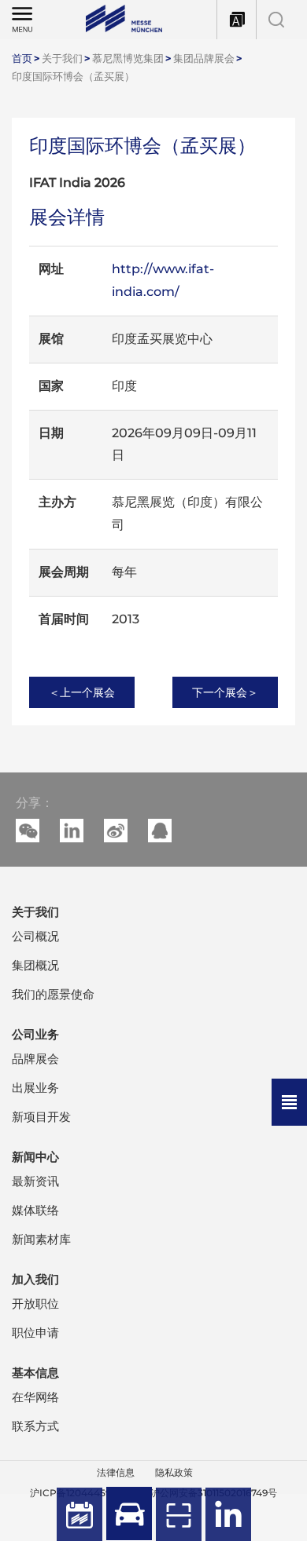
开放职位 (35, 1303)
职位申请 (35, 1332)
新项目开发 (41, 1116)
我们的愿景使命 (53, 994)
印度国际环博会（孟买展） (73, 76)
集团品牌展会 (204, 58)
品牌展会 (35, 1058)
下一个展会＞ (225, 692)
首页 (22, 58)
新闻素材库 (41, 1239)
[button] (71, 830)
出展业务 (35, 1087)
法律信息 (116, 1472)
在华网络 (35, 1396)
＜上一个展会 (82, 692)
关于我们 (62, 58)
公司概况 (35, 936)
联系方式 (35, 1426)
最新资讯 (35, 1181)
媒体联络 (35, 1210)
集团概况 (35, 965)
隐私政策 (174, 1472)
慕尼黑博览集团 (128, 58)
